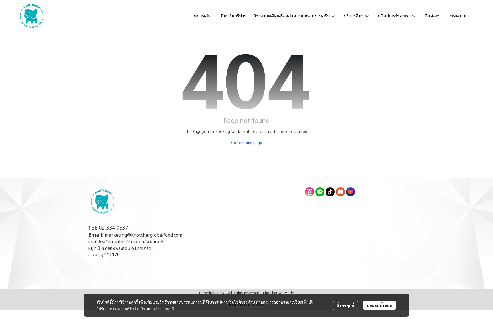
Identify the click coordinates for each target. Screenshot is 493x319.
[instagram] (309, 191)
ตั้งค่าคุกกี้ (345, 305)
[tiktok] (330, 191)
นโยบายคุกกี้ (163, 308)
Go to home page (246, 142)
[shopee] (340, 191)
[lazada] (350, 191)
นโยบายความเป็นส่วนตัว (125, 308)
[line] (319, 191)
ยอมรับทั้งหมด (379, 305)
